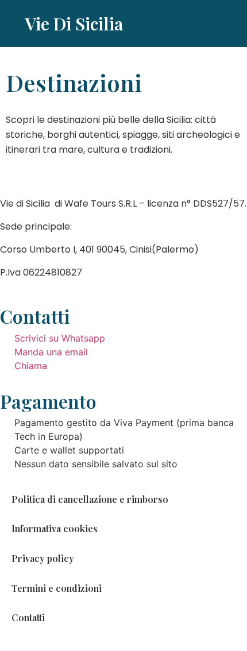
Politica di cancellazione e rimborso (89, 499)
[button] (219, 24)
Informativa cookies (54, 528)
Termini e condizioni (56, 588)
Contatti (28, 617)
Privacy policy (42, 558)
